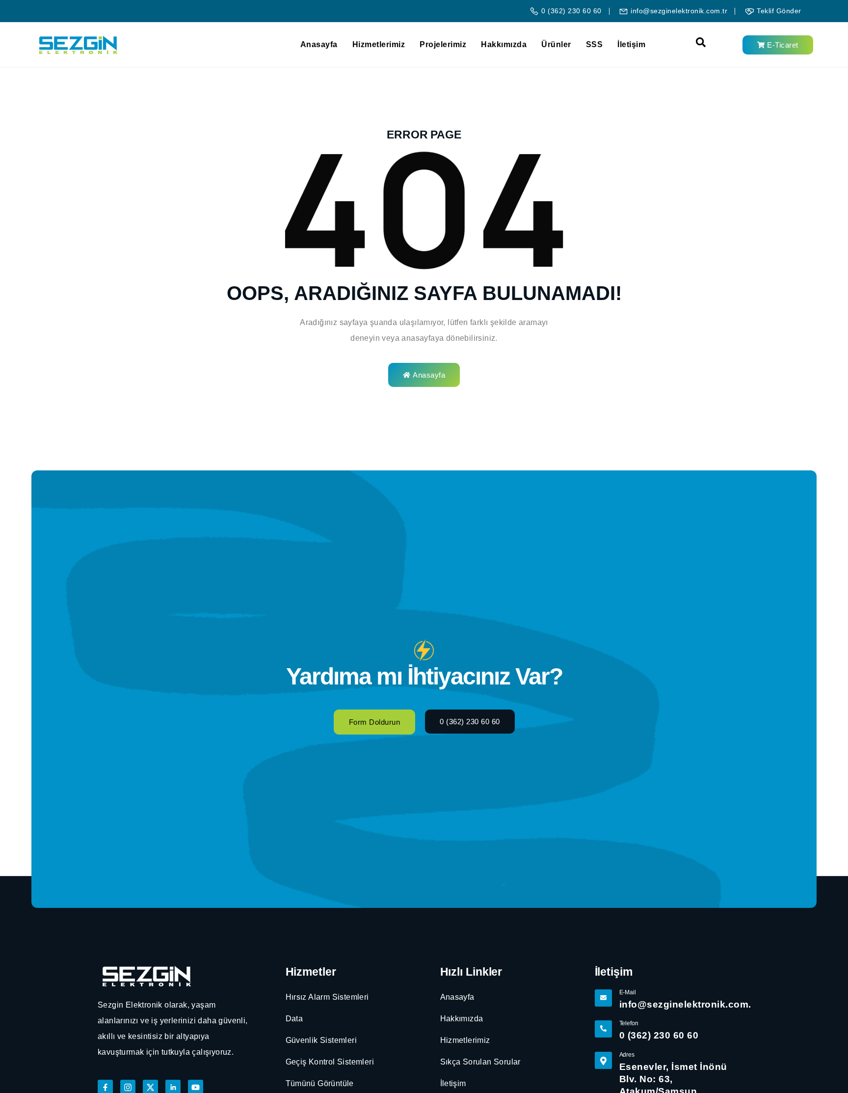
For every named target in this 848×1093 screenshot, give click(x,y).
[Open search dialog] (696, 45)
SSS (594, 44)
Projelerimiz (443, 44)
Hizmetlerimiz (378, 44)
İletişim (631, 44)
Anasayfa (319, 44)
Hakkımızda (504, 44)
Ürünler (556, 44)
